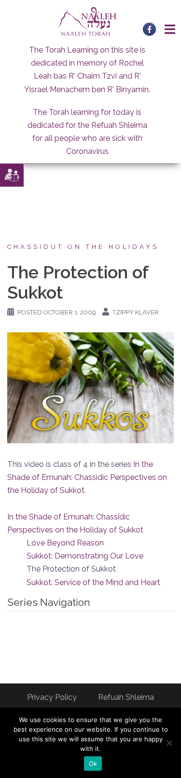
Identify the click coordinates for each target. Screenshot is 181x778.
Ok (93, 763)
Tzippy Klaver (135, 312)
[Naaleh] (87, 21)
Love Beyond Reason (65, 542)
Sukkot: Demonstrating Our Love (85, 555)
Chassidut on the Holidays (83, 246)
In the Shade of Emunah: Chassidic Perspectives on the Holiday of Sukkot (87, 477)
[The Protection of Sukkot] (90, 387)
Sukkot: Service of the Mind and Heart (93, 582)
